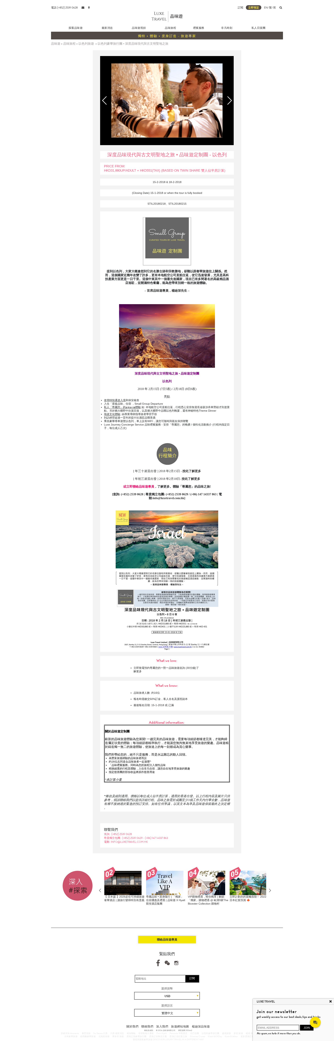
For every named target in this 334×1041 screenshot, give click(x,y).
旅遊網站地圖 (180, 1026)
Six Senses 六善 (100, 1033)
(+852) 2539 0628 (121, 834)
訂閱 (192, 978)
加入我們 (162, 1026)
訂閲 (240, 7)
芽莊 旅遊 (238, 1033)
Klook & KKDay (215, 1036)
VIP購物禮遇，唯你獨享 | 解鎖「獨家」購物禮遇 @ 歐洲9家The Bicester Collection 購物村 (208, 900)
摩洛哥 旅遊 (118, 1036)
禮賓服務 (198, 28)
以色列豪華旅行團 (210, 1033)
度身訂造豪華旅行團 (137, 1036)
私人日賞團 (258, 28)
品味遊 (55, 43)
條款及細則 (148, 1030)
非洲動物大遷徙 (146, 1033)
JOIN (307, 1027)
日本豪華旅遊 (71, 1036)
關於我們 (132, 1026)
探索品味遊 (76, 28)
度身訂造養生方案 (158, 1036)
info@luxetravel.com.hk (168, 498)
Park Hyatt (162, 1033)
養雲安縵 (86, 1033)
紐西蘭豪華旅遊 (88, 1036)
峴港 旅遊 (250, 1033)
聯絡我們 (147, 1026)
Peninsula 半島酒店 (178, 1033)
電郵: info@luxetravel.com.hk (126, 842)
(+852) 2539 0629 (132, 838)
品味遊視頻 (139, 28)
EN (266, 7)
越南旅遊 (226, 1033)
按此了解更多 (191, 478)
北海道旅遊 (104, 1036)
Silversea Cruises (197, 1036)
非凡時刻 (226, 28)
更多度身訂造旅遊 (249, 1036)
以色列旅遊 (86, 43)
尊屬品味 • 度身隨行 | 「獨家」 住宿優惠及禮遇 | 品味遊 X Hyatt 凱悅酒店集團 (165, 900)
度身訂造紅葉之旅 (178, 1036)
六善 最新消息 (117, 1033)
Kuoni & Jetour (231, 1036)
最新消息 (107, 28)
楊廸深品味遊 (201, 1026)
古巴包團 (194, 1033)
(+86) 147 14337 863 (156, 838)
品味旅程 (170, 28)
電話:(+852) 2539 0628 (64, 7)
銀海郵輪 (131, 1033)
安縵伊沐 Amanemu (70, 1033)
